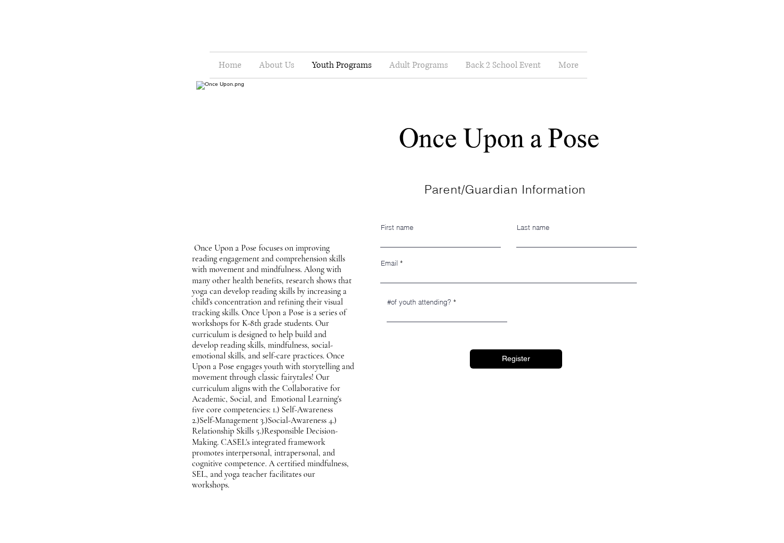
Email (389, 263)
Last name (533, 227)
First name (397, 227)
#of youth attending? (419, 302)
